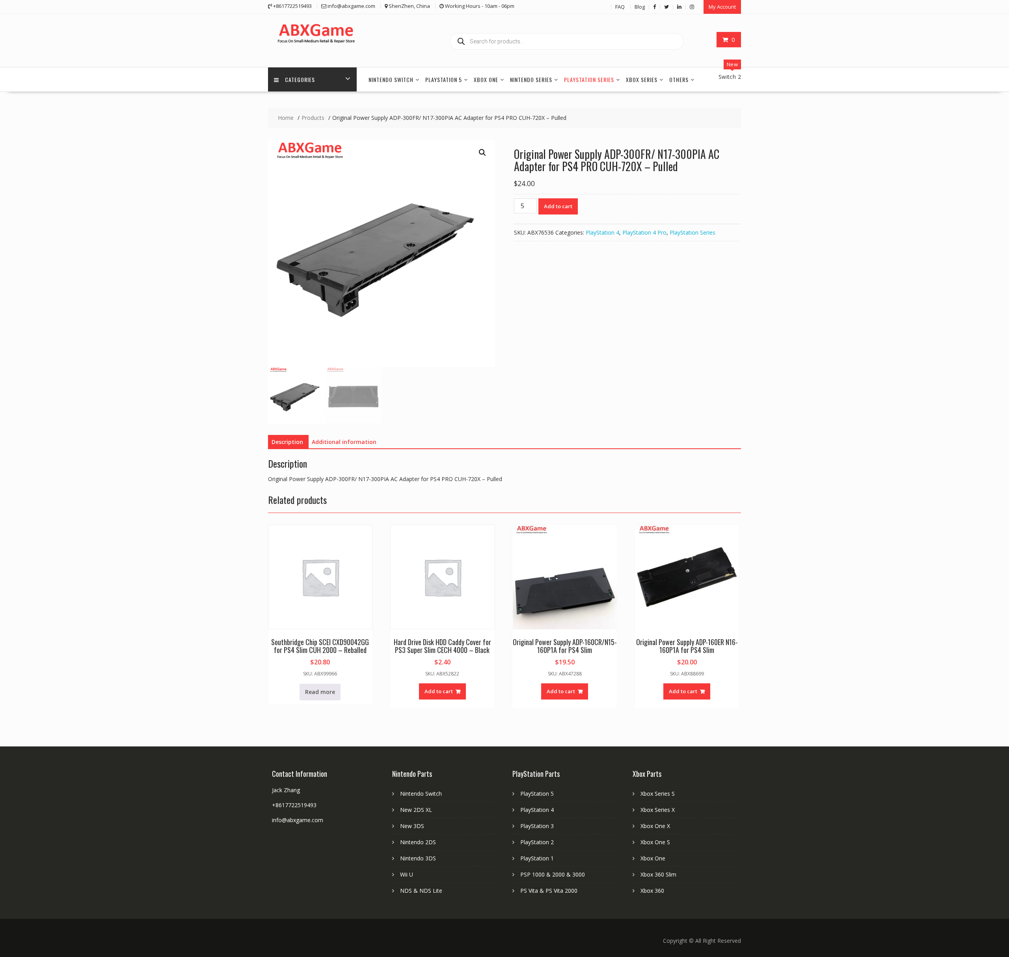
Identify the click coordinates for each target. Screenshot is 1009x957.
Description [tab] (287, 442)
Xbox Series (641, 79)
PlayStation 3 (537, 826)
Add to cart (558, 206)
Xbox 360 (652, 890)
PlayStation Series (589, 79)
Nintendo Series (531, 79)
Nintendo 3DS (418, 858)
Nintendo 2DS (418, 842)
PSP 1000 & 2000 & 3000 (552, 874)
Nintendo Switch (391, 79)
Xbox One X (655, 826)
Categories (300, 79)
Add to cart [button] (438, 691)
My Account (722, 6)
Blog (640, 6)
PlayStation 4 (602, 232)
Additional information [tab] (344, 442)
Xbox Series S (657, 793)
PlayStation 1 (537, 858)
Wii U (406, 874)
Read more (320, 692)
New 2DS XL (416, 809)
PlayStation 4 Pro (644, 232)
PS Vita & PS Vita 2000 (548, 890)
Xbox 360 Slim (658, 874)
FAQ (620, 6)
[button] (482, 153)
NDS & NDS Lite (421, 890)
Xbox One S (655, 842)
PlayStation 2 (537, 842)
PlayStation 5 (443, 79)
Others (679, 79)
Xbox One (486, 79)
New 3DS (412, 826)
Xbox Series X (657, 809)
